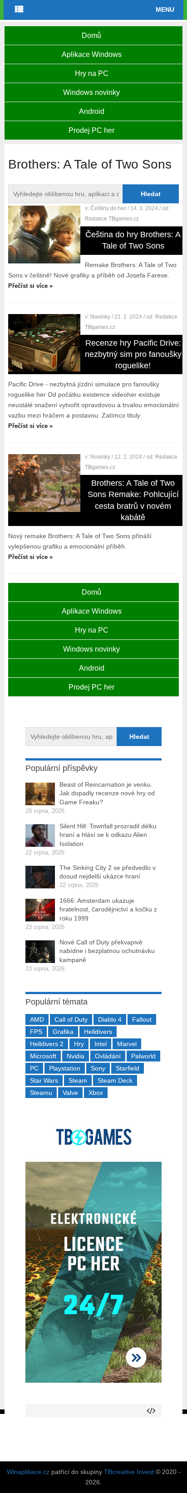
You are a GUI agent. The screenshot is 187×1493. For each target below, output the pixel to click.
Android (91, 111)
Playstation (64, 1068)
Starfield (127, 1068)
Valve (70, 1092)
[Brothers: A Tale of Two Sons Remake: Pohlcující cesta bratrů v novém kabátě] (44, 483)
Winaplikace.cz (28, 1471)
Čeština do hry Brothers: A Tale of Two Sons (133, 240)
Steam (78, 1080)
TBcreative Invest (129, 1471)
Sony (98, 1068)
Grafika (63, 1031)
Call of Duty (71, 1019)
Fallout (142, 1019)
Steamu (41, 1092)
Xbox (96, 1092)
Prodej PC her (91, 130)
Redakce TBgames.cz (112, 219)
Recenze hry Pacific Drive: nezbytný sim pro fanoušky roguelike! (133, 354)
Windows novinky (91, 92)
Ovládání (108, 1056)
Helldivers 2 (47, 1043)
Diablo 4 (110, 1019)
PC (34, 1068)
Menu (165, 9)
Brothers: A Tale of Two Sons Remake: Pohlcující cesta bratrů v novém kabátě (133, 500)
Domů (91, 35)
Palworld (143, 1056)
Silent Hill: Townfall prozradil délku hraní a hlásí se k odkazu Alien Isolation (108, 834)
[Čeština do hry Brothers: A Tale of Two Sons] (44, 234)
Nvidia (75, 1056)
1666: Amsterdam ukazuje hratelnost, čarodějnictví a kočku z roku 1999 (108, 909)
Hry (79, 1043)
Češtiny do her (108, 208)
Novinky (100, 317)
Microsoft (43, 1056)
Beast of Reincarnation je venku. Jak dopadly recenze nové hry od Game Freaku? (107, 793)
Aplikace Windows (92, 54)
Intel (100, 1043)
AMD (37, 1019)
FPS (36, 1031)
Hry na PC (91, 73)
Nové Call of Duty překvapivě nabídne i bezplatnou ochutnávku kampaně (107, 951)
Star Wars (44, 1080)
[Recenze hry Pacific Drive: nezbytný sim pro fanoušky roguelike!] (44, 343)
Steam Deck (115, 1080)
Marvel (127, 1043)
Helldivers (98, 1031)
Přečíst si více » (30, 285)
